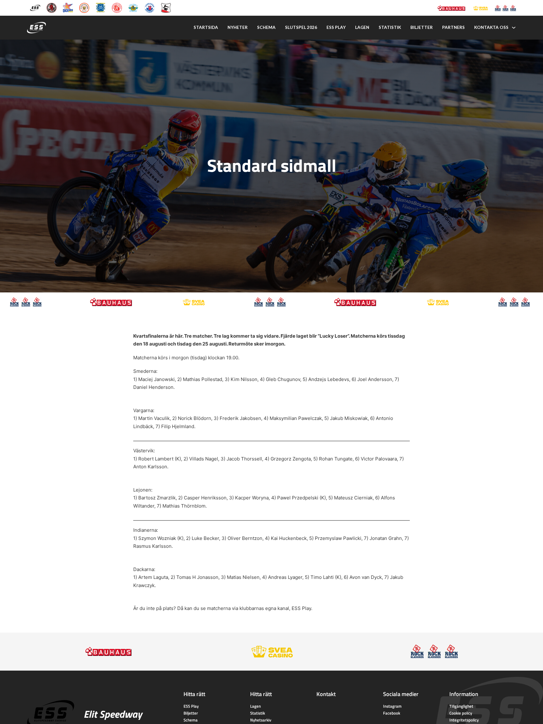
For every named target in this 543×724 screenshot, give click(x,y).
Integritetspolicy (464, 720)
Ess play (336, 27)
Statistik (390, 27)
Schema (266, 27)
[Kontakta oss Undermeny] (514, 28)
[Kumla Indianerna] (52, 7)
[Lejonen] (84, 7)
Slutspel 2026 (301, 27)
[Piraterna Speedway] (101, 7)
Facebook (391, 713)
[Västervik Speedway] (133, 7)
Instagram (392, 706)
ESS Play (301, 608)
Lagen (362, 27)
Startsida (206, 27)
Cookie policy (460, 713)
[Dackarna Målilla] (68, 7)
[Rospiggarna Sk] (117, 7)
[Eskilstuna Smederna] (166, 7)
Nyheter (238, 27)
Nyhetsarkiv (260, 720)
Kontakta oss (491, 27)
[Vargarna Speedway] (150, 7)
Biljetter (421, 27)
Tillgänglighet (461, 706)
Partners (453, 27)
